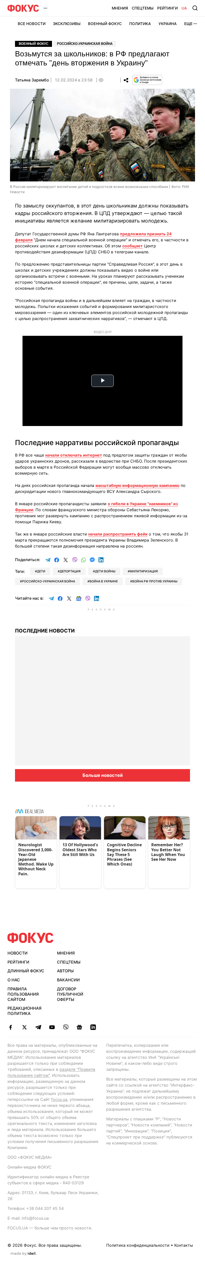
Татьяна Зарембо (32, 79)
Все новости (32, 23)
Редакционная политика (25, 1011)
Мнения (120, 8)
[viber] (65, 1027)
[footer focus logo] (31, 938)
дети (41, 571)
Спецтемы (143, 8)
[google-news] (79, 1027)
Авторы (65, 970)
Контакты (183, 1245)
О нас (14, 979)
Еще (188, 23)
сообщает (132, 245)
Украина (167, 23)
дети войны (105, 571)
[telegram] (38, 1027)
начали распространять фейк (118, 534)
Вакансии (68, 979)
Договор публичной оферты (70, 994)
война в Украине (104, 581)
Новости (18, 953)
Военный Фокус (105, 23)
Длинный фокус (26, 970)
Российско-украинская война (84, 44)
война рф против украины (154, 581)
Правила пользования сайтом (23, 994)
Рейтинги (167, 8)
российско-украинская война (48, 581)
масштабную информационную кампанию (138, 485)
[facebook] (10, 1027)
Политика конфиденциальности (138, 1245)
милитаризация (144, 571)
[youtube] (52, 1027)
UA (184, 8)
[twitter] (24, 1027)
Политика (140, 23)
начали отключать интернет (73, 455)
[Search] (195, 8)
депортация (70, 571)
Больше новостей (102, 775)
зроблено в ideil (24, 1253)
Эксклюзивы (66, 23)
